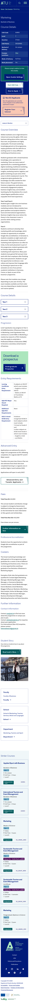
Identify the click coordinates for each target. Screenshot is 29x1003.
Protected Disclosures (7, 990)
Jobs (14, 958)
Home (2, 9)
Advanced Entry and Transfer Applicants (14, 481)
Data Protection (5, 988)
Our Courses (9, 9)
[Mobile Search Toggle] (19, 3)
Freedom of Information (17, 988)
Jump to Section (7, 123)
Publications (14, 964)
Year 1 (4, 302)
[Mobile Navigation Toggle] (25, 3)
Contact (14, 955)
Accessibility (4, 985)
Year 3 (4, 316)
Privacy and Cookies (14, 985)
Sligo (16, 53)
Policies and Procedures (14, 961)
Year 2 (4, 309)
